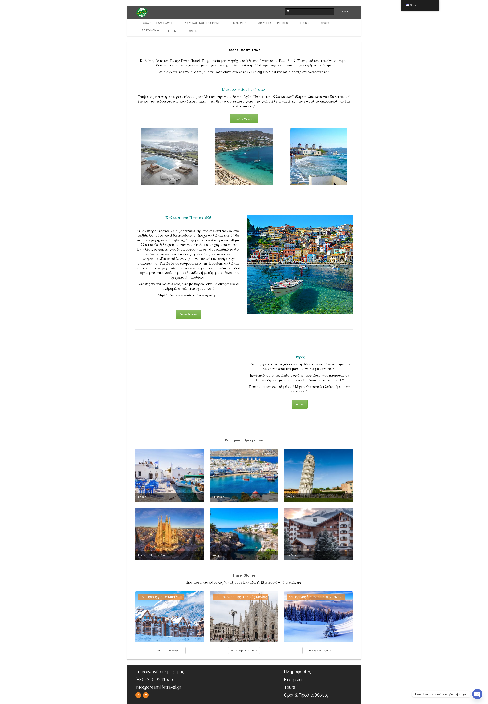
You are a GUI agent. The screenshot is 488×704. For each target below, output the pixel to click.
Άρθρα (324, 23)
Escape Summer (188, 314)
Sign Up (192, 31)
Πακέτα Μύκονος (244, 119)
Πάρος (300, 404)
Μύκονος (239, 23)
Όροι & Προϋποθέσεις (306, 695)
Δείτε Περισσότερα (168, 650)
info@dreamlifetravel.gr (158, 687)
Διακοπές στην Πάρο (273, 23)
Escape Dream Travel (157, 23)
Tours (304, 23)
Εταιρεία (293, 679)
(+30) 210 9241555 (154, 679)
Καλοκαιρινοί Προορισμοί (203, 23)
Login (172, 31)
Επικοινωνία (150, 30)
